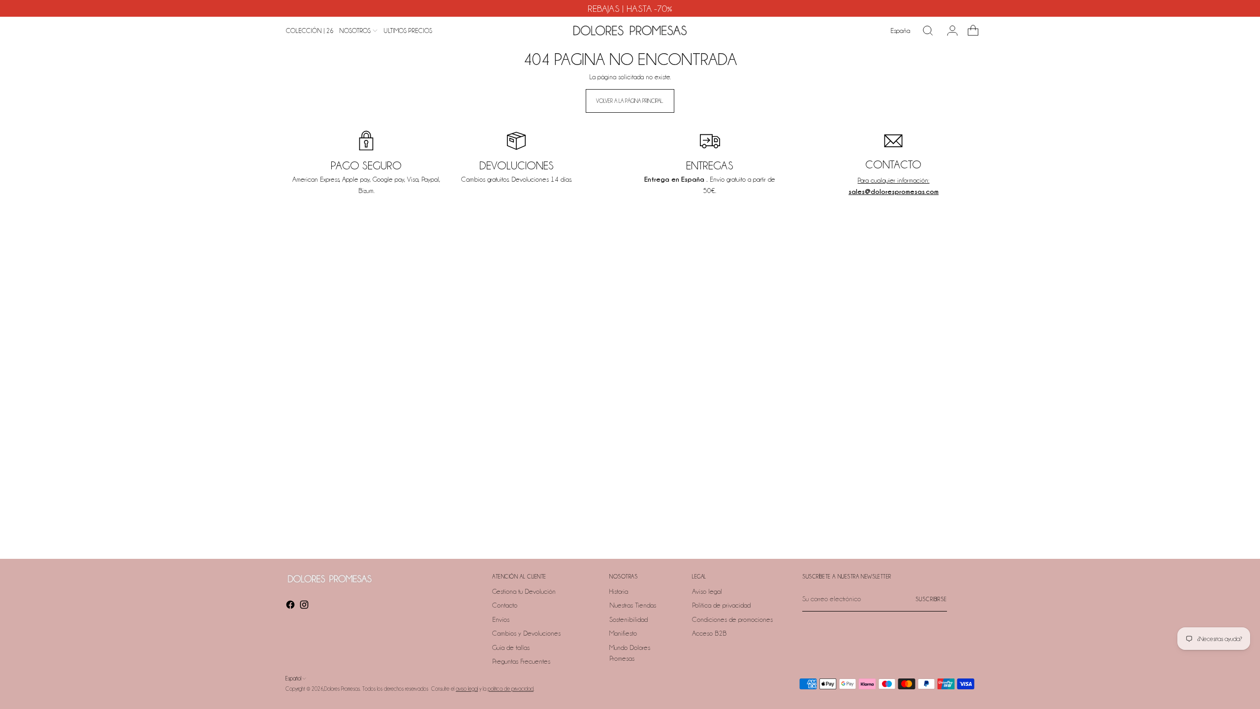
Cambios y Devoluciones (526, 633)
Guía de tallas (511, 647)
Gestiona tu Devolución (524, 591)
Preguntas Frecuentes (521, 661)
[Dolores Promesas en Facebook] (291, 606)
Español (293, 678)
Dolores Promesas (342, 689)
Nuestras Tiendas (632, 605)
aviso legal (467, 689)
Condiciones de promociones (732, 619)
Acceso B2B (709, 633)
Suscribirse (931, 599)
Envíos (500, 619)
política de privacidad (511, 689)
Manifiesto (623, 633)
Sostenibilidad (628, 619)
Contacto (504, 605)
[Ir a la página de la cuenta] (948, 30)
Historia (618, 591)
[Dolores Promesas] (630, 30)
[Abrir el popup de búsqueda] (928, 30)
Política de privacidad (721, 605)
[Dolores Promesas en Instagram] (305, 606)
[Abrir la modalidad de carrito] (969, 30)
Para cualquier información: (893, 180)
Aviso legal (707, 591)
